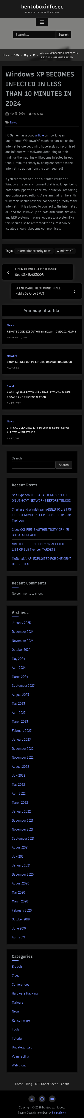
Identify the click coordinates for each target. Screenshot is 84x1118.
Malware (12, 355)
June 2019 (19, 928)
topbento (38, 113)
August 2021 (20, 847)
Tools (15, 1029)
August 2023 (20, 694)
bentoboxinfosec (42, 6)
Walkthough (20, 1065)
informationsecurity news (34, 251)
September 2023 (23, 685)
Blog (29, 1084)
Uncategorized (22, 1047)
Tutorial (17, 1038)
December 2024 (23, 631)
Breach (17, 966)
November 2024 (23, 641)
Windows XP (65, 251)
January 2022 (21, 811)
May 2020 (18, 892)
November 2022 (23, 757)
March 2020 (20, 901)
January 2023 (21, 739)
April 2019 (18, 937)
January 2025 (21, 623)
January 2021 (21, 865)
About (65, 1084)
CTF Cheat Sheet (46, 1084)
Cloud (10, 386)
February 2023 (22, 730)
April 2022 (19, 793)
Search (17, 458)
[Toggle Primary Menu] (42, 22)
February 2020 (22, 910)
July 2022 (18, 775)
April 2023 (19, 712)
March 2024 (20, 676)
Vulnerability (20, 1056)
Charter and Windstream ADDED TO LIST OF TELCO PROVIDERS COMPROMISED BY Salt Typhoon (42, 514)
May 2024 (18, 658)
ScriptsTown (59, 1112)
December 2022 (23, 748)
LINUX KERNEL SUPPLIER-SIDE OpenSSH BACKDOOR (39, 361)
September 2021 (23, 838)
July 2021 (18, 856)
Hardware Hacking (25, 993)
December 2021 (22, 820)
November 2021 (22, 829)
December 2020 (23, 874)
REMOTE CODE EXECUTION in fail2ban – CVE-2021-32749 (41, 331)
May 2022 (18, 784)
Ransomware (21, 1020)
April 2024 (19, 667)
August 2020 (20, 883)
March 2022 (20, 802)
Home (19, 1084)
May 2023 (18, 703)
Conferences (20, 984)
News (13, 122)
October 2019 (21, 919)
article (39, 135)
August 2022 (20, 766)
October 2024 (21, 649)
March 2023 (20, 721)
